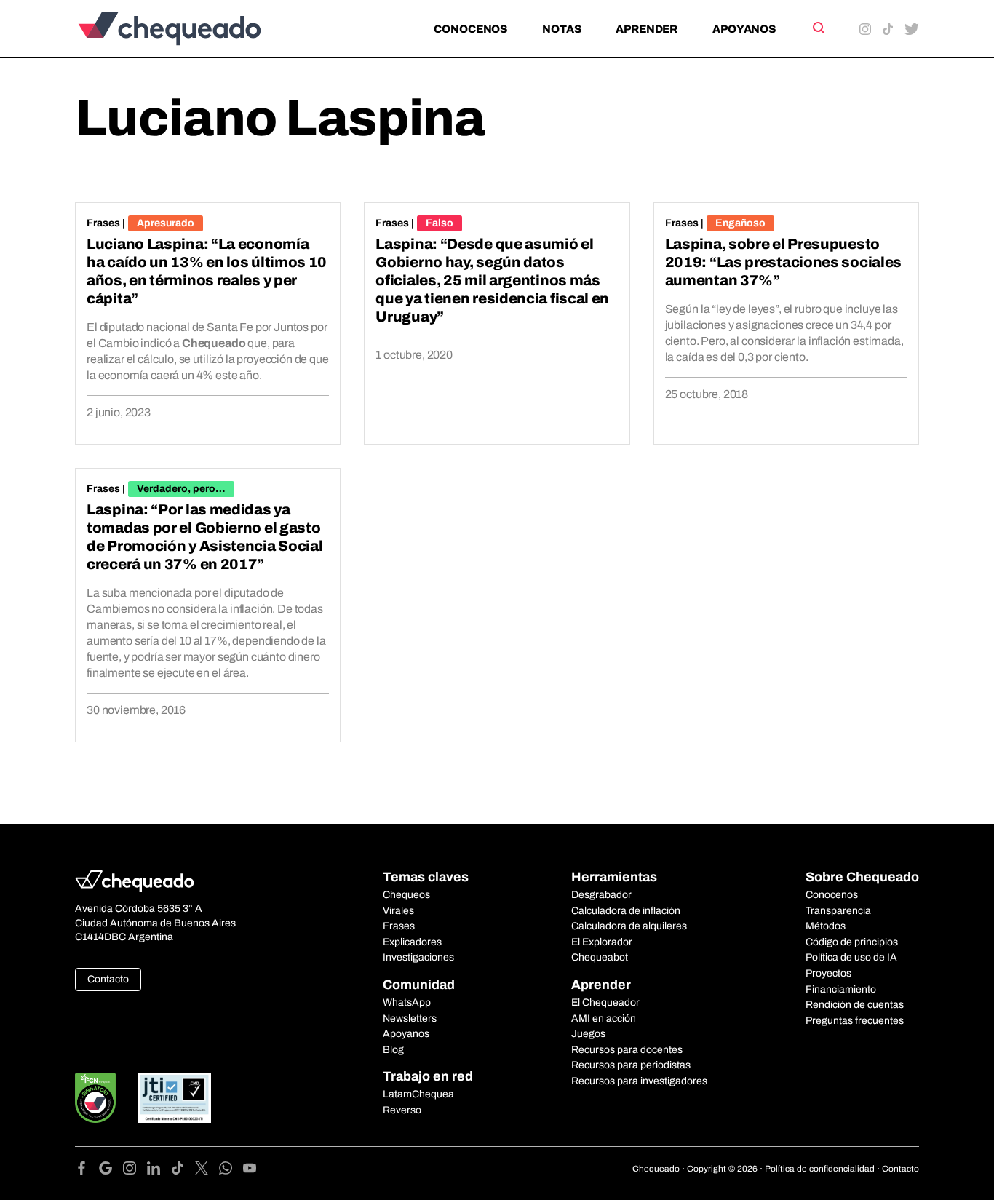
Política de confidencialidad (820, 1169)
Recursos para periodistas (631, 1065)
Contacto (108, 979)
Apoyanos (744, 29)
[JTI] (175, 1098)
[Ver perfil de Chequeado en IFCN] (95, 1098)
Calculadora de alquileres (629, 926)
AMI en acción (603, 1018)
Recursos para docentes (627, 1049)
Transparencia (838, 910)
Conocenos (470, 29)
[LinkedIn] (159, 1170)
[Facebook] (87, 1170)
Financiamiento (841, 989)
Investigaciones (418, 957)
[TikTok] (183, 1170)
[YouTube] (249, 1170)
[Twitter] (207, 1170)
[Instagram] (135, 1170)
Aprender (646, 29)
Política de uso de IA (851, 957)
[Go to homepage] (194, 29)
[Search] (817, 27)
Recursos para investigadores (639, 1081)
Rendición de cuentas (855, 1004)
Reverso (402, 1110)
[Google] (111, 1170)
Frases (103, 223)
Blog (393, 1049)
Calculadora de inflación (625, 910)
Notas (561, 29)
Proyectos (828, 973)
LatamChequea (418, 1094)
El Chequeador (605, 1002)
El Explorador (601, 942)
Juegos (588, 1033)
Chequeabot (599, 957)
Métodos (826, 926)
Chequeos (406, 894)
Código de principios (852, 942)
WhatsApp (407, 1002)
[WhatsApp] (231, 1170)
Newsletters (410, 1018)
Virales (398, 910)
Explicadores (412, 942)
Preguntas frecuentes (855, 1020)
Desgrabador (601, 894)
